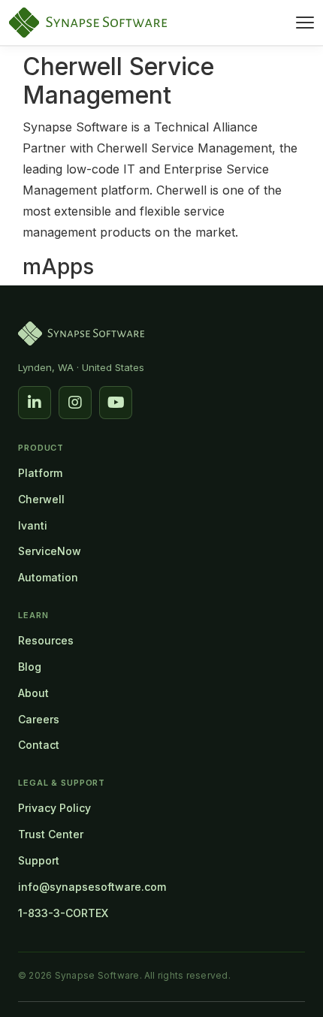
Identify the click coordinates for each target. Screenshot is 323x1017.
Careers (38, 719)
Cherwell (41, 499)
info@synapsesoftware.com (92, 886)
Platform (40, 472)
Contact (38, 744)
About (33, 693)
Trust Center (50, 834)
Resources (46, 640)
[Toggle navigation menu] (305, 23)
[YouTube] (115, 402)
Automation (48, 577)
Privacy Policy (54, 807)
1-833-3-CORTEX (63, 913)
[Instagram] (75, 402)
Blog (29, 666)
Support (38, 860)
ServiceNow (49, 551)
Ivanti (32, 525)
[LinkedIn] (34, 402)
